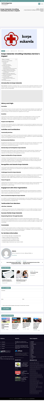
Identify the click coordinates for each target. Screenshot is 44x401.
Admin (14, 251)
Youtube (3, 348)
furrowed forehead (34, 372)
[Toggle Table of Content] (16, 59)
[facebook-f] (36, 0)
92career (32, 362)
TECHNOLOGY (33, 356)
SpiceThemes (32, 398)
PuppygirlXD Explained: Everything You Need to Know (36, 325)
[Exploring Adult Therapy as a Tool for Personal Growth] (22, 274)
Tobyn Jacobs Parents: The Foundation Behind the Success (26, 326)
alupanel (36, 362)
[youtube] (41, 0)
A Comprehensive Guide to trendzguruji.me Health (10, 238)
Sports (32, 355)
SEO (31, 354)
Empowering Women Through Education (9, 78)
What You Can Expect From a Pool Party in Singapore (5, 326)
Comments (3, 290)
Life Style (32, 348)
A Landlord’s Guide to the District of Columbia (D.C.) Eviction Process (7, 280)
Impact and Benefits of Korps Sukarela (9, 69)
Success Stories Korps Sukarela (7, 77)
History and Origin (5, 61)
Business (32, 341)
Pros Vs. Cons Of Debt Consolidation (34, 273)
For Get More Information (6, 80)
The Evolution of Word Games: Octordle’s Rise (24, 378)
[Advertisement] (22, 19)
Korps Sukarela (4, 85)
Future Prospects (6, 72)
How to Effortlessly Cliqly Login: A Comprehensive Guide (11, 235)
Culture (32, 342)
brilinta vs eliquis (33, 366)
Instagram (3, 344)
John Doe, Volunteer (6, 76)
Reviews (32, 351)
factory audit (33, 370)
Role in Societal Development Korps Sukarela (10, 74)
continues (28, 229)
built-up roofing (40, 366)
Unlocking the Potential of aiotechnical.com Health (10, 240)
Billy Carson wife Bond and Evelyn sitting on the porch (16, 325)
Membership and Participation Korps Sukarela (10, 68)
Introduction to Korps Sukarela (7, 60)
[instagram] (40, 0)
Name (2, 299)
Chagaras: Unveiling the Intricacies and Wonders (10, 237)
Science (32, 353)
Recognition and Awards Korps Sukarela (8, 70)
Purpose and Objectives (7, 64)
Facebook (3, 342)
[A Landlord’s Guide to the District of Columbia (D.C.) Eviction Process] (8, 274)
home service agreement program (36, 376)
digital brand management (35, 368)
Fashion (32, 345)
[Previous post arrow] (1, 262)
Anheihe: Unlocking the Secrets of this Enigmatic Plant (31, 263)
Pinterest (3, 346)
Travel (32, 358)
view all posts (14, 255)
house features (33, 378)
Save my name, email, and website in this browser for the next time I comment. (16, 305)
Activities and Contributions (7, 65)
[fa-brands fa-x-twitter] (37, 0)
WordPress (20, 398)
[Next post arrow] (42, 262)
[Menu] (39, 4)
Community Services (6, 66)
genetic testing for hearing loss (36, 374)
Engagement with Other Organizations (8, 73)
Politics (32, 350)
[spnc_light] (42, 4)
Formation (5, 62)
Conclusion (4, 79)
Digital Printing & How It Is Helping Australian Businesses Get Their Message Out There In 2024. (21, 365)
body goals (40, 364)
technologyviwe (7, 3)
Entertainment (4, 318)
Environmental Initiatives (7, 67)
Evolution (5, 63)
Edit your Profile (28, 253)
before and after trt (34, 364)
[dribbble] (39, 0)
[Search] (41, 4)
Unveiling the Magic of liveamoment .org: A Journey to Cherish (12, 241)
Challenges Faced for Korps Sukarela (9, 71)
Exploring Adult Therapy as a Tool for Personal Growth (21, 280)
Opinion (32, 349)
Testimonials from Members (6, 75)
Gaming (32, 346)
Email (23, 299)
